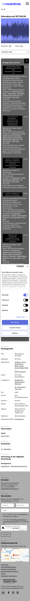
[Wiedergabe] (2, 40)
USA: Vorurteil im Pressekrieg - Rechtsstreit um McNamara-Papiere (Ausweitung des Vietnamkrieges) (12, 121)
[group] (15, 52)
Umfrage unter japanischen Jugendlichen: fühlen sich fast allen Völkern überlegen (12, 238)
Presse (3, 574)
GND (26, 368)
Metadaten (7, 449)
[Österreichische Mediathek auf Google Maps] (15, 555)
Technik (13, 215)
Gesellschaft (12, 93)
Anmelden (6, 534)
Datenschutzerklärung (8, 569)
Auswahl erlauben (15, 327)
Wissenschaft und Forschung (12, 137)
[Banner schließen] (27, 266)
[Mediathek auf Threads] (17, 593)
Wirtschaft (20, 93)
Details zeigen (21, 317)
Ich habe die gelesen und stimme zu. (16, 521)
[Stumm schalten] (18, 40)
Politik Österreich (17, 91)
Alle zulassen (15, 322)
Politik (5, 93)
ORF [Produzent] (20, 372)
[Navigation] (27, 3)
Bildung (5, 256)
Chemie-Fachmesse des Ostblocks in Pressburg (12, 194)
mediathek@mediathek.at (10, 489)
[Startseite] (11, 4)
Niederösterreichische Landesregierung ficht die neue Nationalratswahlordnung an (13, 70)
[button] (24, 40)
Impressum (4, 565)
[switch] (25, 300)
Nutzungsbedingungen (8, 567)
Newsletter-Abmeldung (9, 576)
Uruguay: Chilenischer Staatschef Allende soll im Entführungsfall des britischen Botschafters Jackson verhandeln (12, 163)
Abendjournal (19, 419)
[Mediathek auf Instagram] (13, 593)
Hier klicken (15, 528)
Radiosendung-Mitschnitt (11, 95)
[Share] (15, 40)
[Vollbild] (27, 40)
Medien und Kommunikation (12, 136)
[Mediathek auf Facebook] (8, 593)
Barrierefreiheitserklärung (9, 571)
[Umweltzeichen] (3, 592)
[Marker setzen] (21, 40)
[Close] (26, 60)
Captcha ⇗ (22, 530)
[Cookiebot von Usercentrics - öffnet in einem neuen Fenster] (17, 266)
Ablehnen (15, 333)
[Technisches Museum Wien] (9, 581)
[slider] (15, 42)
